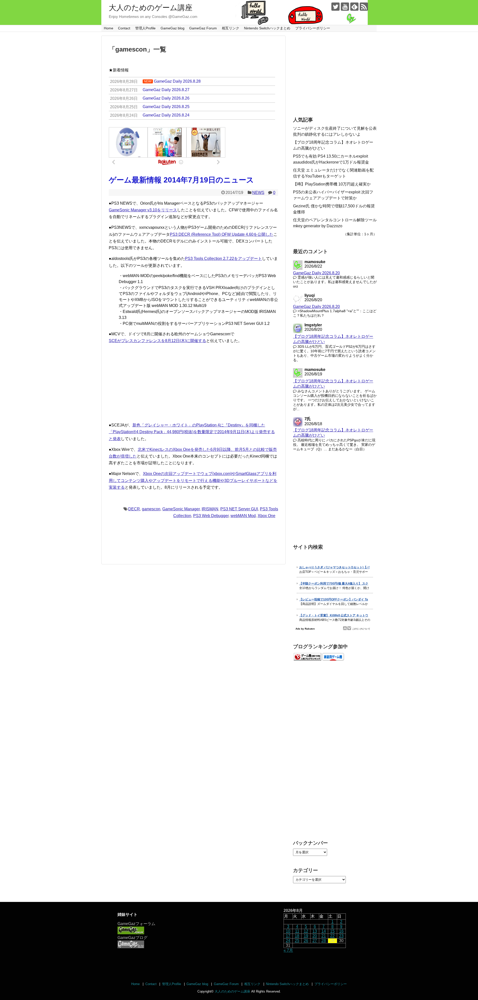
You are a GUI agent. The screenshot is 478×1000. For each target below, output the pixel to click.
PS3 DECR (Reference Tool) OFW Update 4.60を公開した (221, 234)
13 (314, 931)
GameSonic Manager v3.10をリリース (143, 210)
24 (288, 941)
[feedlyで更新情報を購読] (354, 6)
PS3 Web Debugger (211, 516)
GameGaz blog (172, 28)
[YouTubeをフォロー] (345, 6)
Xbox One (266, 516)
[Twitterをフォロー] (335, 6)
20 (314, 936)
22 (332, 936)
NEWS (258, 192)
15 (332, 931)
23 (341, 936)
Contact (124, 28)
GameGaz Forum (203, 28)
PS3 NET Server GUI (239, 509)
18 (297, 936)
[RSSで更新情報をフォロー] (364, 6)
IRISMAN (210, 509)
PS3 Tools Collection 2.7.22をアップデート (223, 258)
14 (323, 931)
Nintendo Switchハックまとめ (267, 28)
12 (306, 931)
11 (297, 931)
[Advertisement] (193, 383)
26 (306, 941)
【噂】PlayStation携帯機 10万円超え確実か (332, 184)
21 (323, 936)
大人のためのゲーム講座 (150, 7)
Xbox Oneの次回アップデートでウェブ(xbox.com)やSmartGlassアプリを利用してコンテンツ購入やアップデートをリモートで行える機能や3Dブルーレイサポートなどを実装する (193, 480)
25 (297, 941)
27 (314, 941)
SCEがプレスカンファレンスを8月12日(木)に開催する (157, 341)
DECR (134, 509)
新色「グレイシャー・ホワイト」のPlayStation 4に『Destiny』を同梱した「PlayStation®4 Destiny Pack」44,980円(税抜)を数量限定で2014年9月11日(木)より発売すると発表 (192, 432)
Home (108, 28)
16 (341, 931)
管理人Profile (145, 28)
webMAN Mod (243, 516)
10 (288, 931)
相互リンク (230, 28)
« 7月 (288, 950)
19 (306, 936)
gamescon (151, 509)
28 (323, 941)
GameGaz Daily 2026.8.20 (316, 273)
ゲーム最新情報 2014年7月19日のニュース (181, 180)
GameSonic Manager (181, 509)
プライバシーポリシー (312, 28)
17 (288, 936)
